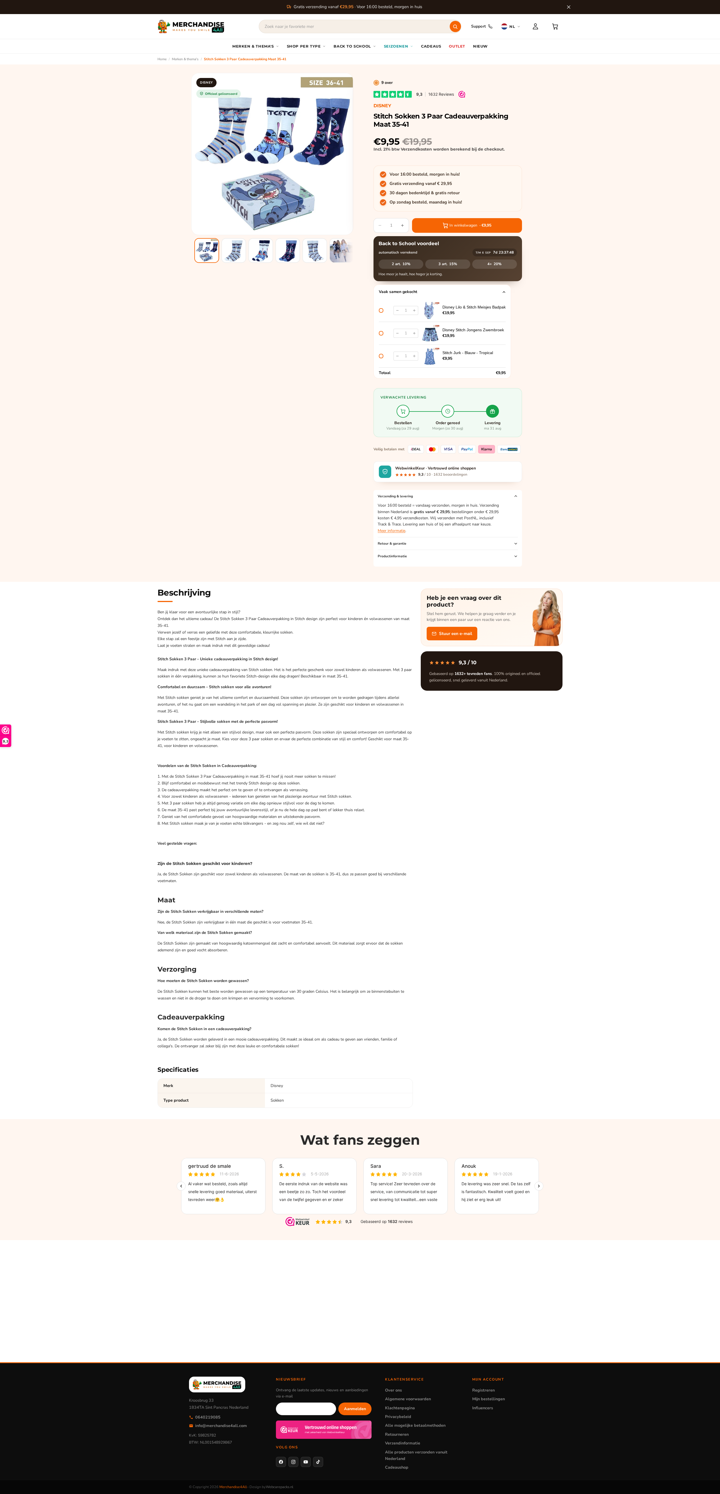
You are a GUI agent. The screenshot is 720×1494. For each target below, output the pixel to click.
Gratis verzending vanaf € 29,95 (421, 183)
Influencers (482, 1408)
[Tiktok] (318, 1462)
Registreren (483, 1390)
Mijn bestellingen (488, 1399)
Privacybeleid (398, 1416)
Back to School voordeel (409, 243)
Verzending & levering (395, 496)
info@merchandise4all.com (221, 1425)
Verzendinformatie (402, 1443)
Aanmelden (355, 1409)
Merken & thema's (185, 59)
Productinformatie (392, 556)
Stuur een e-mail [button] (455, 633)
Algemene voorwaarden (408, 1399)
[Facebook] (281, 1462)
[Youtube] (306, 1462)
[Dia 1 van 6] (206, 250)
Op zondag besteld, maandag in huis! (426, 202)
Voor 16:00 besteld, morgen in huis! (425, 174)
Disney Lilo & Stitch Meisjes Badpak (474, 307)
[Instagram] (293, 1462)
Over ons (393, 1390)
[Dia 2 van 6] (233, 250)
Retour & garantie (392, 543)
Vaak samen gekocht (398, 291)
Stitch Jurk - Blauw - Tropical (467, 352)
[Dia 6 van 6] (341, 250)
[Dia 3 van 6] (260, 250)
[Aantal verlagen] (397, 310)
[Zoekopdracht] (455, 26)
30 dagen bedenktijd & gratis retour (425, 193)
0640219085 (207, 1417)
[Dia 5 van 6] (314, 250)
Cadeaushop (396, 1467)
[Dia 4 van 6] (287, 250)
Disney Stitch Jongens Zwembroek (473, 330)
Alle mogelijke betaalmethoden (415, 1425)
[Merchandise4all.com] (191, 26)
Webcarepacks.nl (279, 1486)
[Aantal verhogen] (414, 310)
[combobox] (360, 26)
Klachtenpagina (400, 1408)
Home (162, 59)
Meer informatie (391, 530)
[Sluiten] (569, 7)
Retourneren (397, 1434)
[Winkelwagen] (555, 26)
